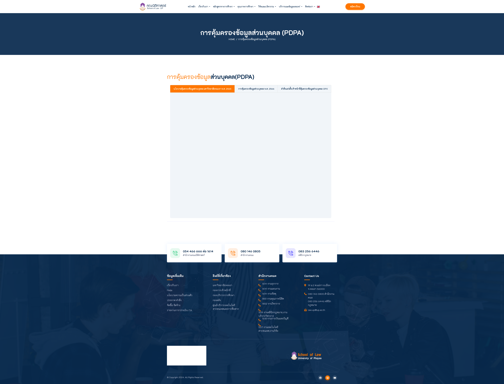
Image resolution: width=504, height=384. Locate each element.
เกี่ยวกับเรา (203, 6)
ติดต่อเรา (309, 6)
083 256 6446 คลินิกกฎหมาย (319, 303)
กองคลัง (217, 300)
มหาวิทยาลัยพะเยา (222, 285)
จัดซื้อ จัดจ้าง (173, 305)
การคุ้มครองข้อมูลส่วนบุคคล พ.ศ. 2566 (256, 88)
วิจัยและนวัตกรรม (266, 6)
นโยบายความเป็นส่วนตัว (179, 295)
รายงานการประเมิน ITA (179, 310)
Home (232, 39)
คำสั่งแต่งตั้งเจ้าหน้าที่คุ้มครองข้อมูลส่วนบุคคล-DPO (304, 88)
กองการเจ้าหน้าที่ (222, 290)
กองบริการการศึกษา (223, 295)
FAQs (169, 290)
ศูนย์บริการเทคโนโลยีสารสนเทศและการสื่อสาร (226, 307)
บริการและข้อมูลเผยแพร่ (290, 6)
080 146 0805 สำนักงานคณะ (321, 295)
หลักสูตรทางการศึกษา (223, 6)
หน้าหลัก (191, 6)
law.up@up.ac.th (316, 309)
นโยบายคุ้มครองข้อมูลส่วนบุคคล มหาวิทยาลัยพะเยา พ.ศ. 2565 (202, 88)
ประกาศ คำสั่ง (174, 300)
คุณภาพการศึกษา (246, 6)
